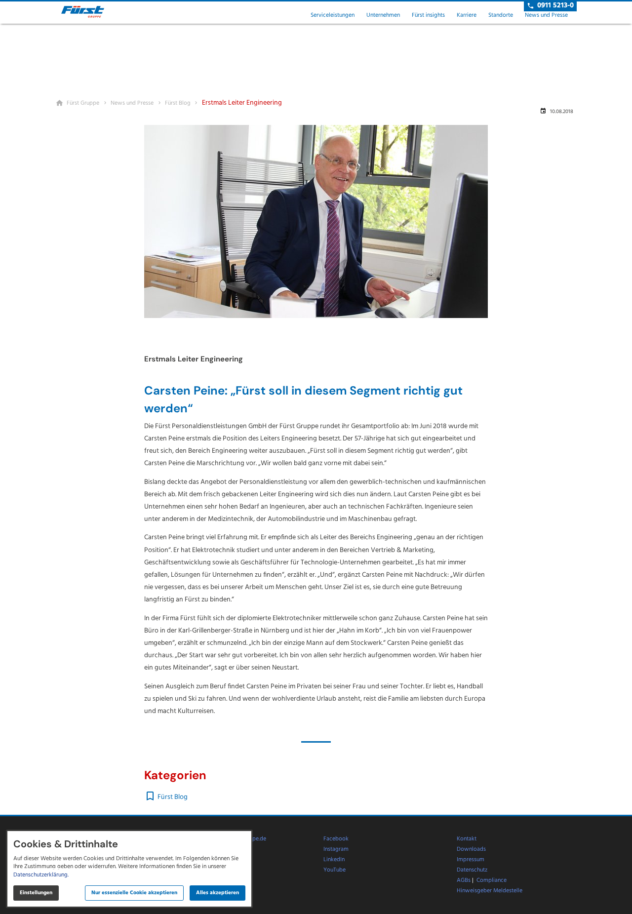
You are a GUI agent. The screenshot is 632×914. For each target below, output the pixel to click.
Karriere (466, 15)
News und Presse (546, 15)
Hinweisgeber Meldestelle (489, 891)
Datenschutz (472, 870)
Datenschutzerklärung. (41, 875)
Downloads (471, 849)
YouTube (334, 870)
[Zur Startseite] (90, 11)
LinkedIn (334, 860)
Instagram (336, 849)
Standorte (500, 15)
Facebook (336, 839)
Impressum (470, 860)
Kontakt (466, 839)
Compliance (491, 880)
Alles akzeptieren (217, 893)
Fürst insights (428, 15)
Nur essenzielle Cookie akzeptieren (134, 893)
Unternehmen (383, 15)
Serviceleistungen (333, 15)
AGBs (464, 880)
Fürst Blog (173, 797)
